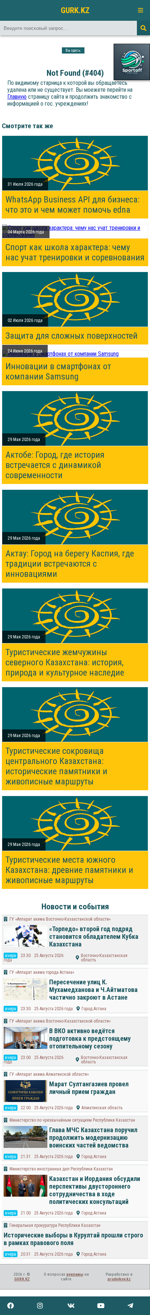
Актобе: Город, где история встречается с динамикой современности (54, 465)
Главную (17, 96)
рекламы (74, 1274)
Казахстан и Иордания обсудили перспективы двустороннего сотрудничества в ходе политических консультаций (94, 1190)
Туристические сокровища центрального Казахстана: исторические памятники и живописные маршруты (56, 766)
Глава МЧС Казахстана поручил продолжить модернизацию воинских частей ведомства (93, 1137)
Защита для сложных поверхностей (71, 336)
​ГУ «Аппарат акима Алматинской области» (49, 1074)
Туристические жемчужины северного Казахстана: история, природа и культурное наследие (64, 662)
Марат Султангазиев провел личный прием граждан (89, 1087)
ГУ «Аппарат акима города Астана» (41, 972)
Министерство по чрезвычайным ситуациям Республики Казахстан (72, 1120)
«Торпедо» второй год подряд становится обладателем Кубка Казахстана (93, 936)
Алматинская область (102, 1108)
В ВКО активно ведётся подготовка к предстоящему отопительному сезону (90, 1038)
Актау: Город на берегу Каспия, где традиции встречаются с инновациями (69, 563)
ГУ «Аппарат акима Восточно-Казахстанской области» (60, 919)
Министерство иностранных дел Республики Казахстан (61, 1169)
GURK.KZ (75, 10)
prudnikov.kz (119, 1279)
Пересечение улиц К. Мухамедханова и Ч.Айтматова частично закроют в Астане (93, 989)
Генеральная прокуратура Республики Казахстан (54, 1225)
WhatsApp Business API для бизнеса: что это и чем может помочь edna (72, 204)
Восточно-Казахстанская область (104, 957)
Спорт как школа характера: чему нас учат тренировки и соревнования (75, 252)
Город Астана (94, 1009)
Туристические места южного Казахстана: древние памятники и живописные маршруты (69, 870)
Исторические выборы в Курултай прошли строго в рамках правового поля (73, 1239)
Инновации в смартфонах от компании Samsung (58, 371)
